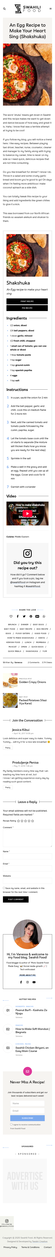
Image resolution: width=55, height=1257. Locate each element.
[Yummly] (37, 616)
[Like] (11, 616)
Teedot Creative (39, 1241)
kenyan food (13, 642)
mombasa (41, 642)
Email (6, 863)
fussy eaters (23, 633)
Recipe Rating (9, 820)
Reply (7, 748)
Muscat (13, 647)
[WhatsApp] (44, 616)
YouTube (34, 982)
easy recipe (26, 629)
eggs (8, 633)
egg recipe (42, 629)
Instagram (28, 982)
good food (40, 633)
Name (6, 851)
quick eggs (38, 647)
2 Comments (34, 662)
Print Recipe (27, 301)
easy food (9, 629)
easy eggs (38, 624)
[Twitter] (24, 616)
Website (7, 876)
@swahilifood (17, 582)
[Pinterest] (30, 616)
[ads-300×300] (25, 1202)
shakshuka (32, 651)
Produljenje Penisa (25, 762)
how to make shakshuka (20, 638)
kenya (41, 638)
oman (24, 647)
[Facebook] (17, 616)
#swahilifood (33, 586)
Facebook (21, 982)
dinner (24, 624)
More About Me (27, 975)
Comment (8, 827)
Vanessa (18, 662)
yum (45, 651)
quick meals (14, 651)
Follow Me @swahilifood (7, 1225)
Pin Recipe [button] (27, 308)
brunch (12, 624)
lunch (28, 642)
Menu (51, 9)
